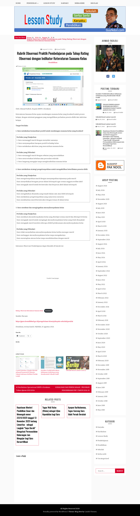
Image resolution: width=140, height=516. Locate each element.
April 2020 (102, 352)
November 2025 (103, 199)
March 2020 (102, 356)
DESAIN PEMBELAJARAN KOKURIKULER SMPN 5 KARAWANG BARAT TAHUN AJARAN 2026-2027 (112, 107)
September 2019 (104, 378)
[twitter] (113, 76)
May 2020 (101, 347)
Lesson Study (49, 3)
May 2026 (101, 195)
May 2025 (101, 217)
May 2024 (101, 257)
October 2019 (102, 374)
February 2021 (103, 320)
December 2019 (103, 365)
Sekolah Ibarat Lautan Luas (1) (76, 370)
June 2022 (101, 280)
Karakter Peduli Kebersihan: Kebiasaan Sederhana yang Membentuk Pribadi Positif (50, 372)
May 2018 (101, 410)
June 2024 (101, 253)
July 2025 (101, 208)
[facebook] (107, 76)
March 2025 (102, 226)
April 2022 (102, 289)
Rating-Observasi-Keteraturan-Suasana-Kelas (29, 310)
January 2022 (103, 302)
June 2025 (101, 213)
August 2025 (102, 204)
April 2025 (102, 222)
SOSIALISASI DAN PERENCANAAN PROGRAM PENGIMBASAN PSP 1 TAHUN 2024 (72, 388)
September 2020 (104, 338)
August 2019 (102, 383)
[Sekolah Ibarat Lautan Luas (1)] (77, 362)
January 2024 (103, 266)
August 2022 (102, 275)
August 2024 (102, 244)
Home (18, 3)
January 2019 (102, 396)
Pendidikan (32, 3)
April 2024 (102, 262)
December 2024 (103, 235)
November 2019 (103, 369)
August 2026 (102, 186)
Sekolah (94, 3)
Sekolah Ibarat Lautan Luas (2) (106, 117)
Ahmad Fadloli (60, 49)
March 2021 (102, 316)
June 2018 (101, 405)
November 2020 (104, 329)
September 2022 (104, 271)
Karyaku (65, 3)
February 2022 (103, 298)
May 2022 (101, 284)
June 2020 (101, 343)
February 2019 (103, 392)
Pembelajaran (103, 441)
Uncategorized (103, 458)
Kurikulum (102, 432)
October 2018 (102, 401)
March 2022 (102, 293)
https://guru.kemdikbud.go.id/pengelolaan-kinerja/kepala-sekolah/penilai (44, 321)
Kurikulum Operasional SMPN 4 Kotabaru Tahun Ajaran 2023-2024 (33, 388)
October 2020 (103, 334)
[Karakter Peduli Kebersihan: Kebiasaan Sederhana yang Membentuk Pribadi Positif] (52, 362)
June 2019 (101, 387)
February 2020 (103, 361)
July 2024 (101, 248)
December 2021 (103, 307)
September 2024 (104, 240)
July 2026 (101, 190)
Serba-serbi (79, 3)
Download (48, 310)
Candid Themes (90, 512)
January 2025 (102, 231)
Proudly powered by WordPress (55, 512)
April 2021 (101, 311)
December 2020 (104, 325)
